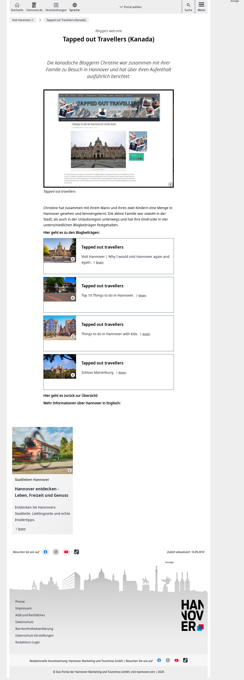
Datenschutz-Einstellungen (34, 635)
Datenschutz (24, 621)
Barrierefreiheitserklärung (34, 628)
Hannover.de (34, 9)
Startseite (17, 9)
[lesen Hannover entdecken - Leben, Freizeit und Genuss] (42, 480)
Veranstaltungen (56, 9)
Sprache (74, 9)
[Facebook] (45, 552)
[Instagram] (56, 552)
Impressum (23, 608)
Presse (20, 601)
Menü (201, 10)
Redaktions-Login (27, 642)
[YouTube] (66, 552)
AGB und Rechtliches (30, 615)
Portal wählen (133, 7)
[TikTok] (77, 552)
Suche (188, 10)
